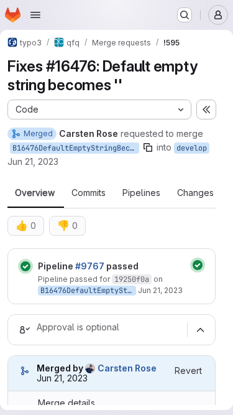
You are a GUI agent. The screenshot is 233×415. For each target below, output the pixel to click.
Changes (195, 193)
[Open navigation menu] (35, 15)
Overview (35, 193)
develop (191, 148)
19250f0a (131, 279)
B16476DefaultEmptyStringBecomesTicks (75, 148)
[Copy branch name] (147, 147)
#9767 (89, 266)
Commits (88, 193)
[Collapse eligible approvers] (200, 329)
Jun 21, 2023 (32, 161)
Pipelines (141, 193)
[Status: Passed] (25, 266)
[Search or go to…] (184, 14)
